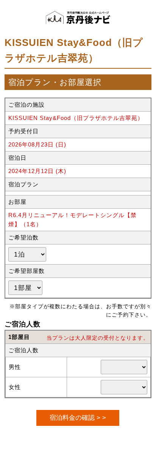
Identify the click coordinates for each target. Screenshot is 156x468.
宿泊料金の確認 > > (78, 417)
